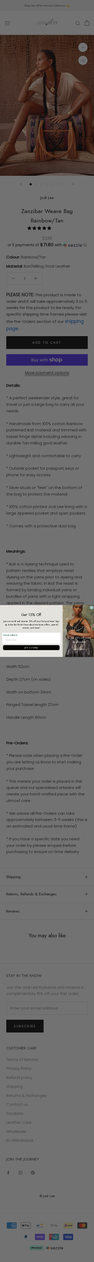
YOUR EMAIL (10, 635)
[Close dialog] (91, 607)
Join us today (31, 647)
